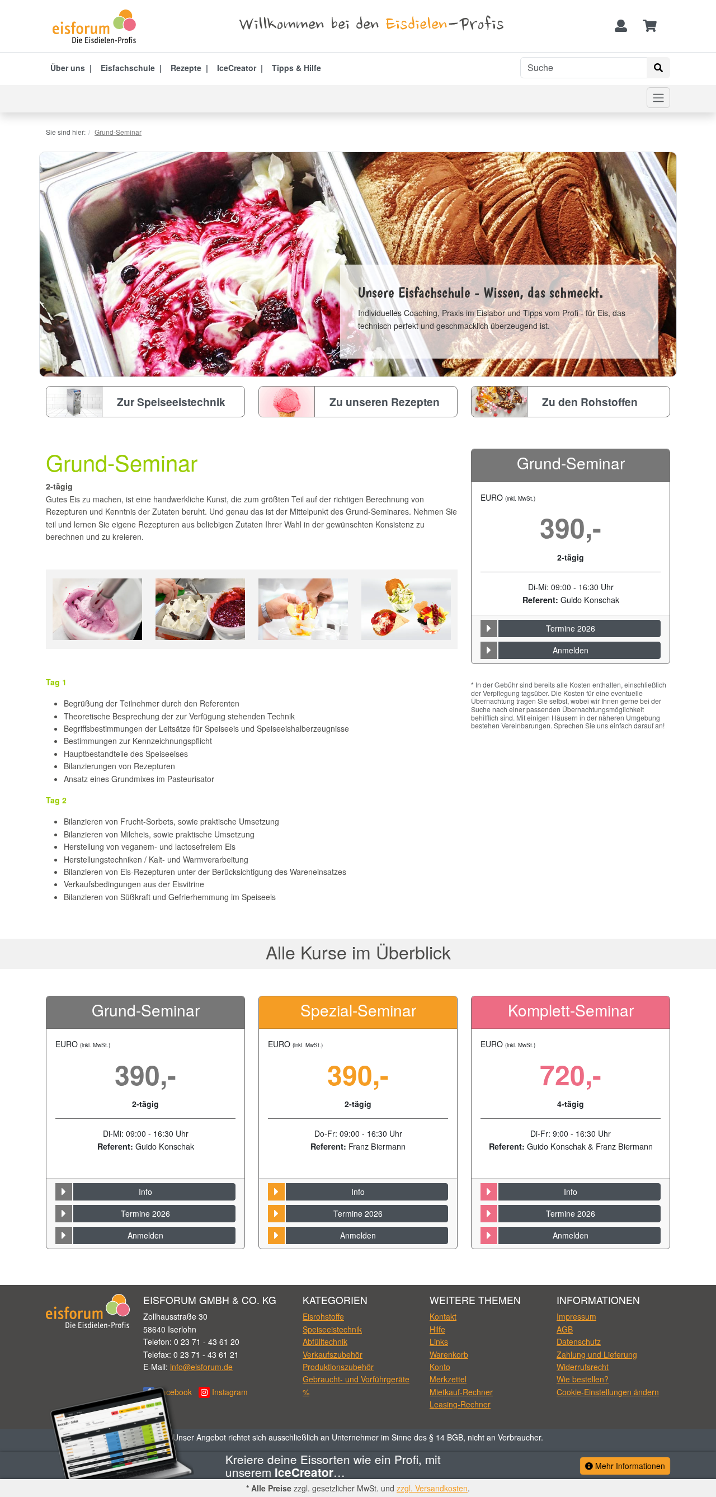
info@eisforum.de (201, 1366)
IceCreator (236, 67)
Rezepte (186, 67)
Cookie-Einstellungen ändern (608, 1391)
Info (145, 1191)
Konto (440, 1366)
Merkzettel (448, 1379)
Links (439, 1341)
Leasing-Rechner (460, 1404)
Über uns (67, 67)
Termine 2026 (570, 628)
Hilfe (437, 1329)
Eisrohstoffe (323, 1316)
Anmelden (570, 650)
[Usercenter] (621, 26)
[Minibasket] (649, 26)
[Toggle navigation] (658, 97)
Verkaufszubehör (332, 1354)
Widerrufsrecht (583, 1366)
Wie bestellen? (583, 1379)
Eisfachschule (128, 67)
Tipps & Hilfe (296, 67)
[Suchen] (658, 67)
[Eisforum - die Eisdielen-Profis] (98, 26)
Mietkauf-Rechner (461, 1391)
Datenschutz (579, 1341)
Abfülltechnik (325, 1341)
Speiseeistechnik (332, 1329)
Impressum (576, 1316)
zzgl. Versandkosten (432, 1488)
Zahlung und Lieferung (597, 1354)
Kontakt (443, 1316)
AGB (565, 1329)
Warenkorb (449, 1354)
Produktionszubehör (338, 1366)
